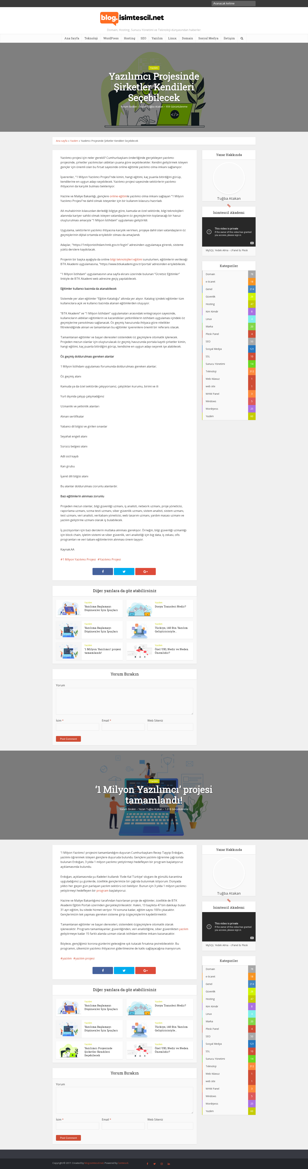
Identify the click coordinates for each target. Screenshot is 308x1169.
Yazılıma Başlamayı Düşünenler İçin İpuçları (101, 608)
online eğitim (118, 196)
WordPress (111, 38)
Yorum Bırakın (129, 106)
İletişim (229, 38)
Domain (187, 38)
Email (106, 720)
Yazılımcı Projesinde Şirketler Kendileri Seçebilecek (98, 1051)
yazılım (183, 929)
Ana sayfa (61, 140)
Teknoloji (91, 38)
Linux (172, 38)
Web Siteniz (155, 720)
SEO (143, 38)
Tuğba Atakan (155, 106)
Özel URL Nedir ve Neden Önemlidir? (150, 1152)
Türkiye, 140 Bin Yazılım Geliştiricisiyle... (171, 629)
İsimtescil (123, 1163)
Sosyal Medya (208, 38)
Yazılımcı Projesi (110, 559)
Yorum (60, 685)
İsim (60, 720)
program (102, 891)
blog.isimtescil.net (94, 1163)
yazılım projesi (84, 958)
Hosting (129, 38)
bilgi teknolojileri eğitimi (126, 259)
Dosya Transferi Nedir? (170, 606)
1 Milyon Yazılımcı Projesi (79, 559)
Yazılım (157, 38)
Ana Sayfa (71, 38)
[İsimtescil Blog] (132, 17)
